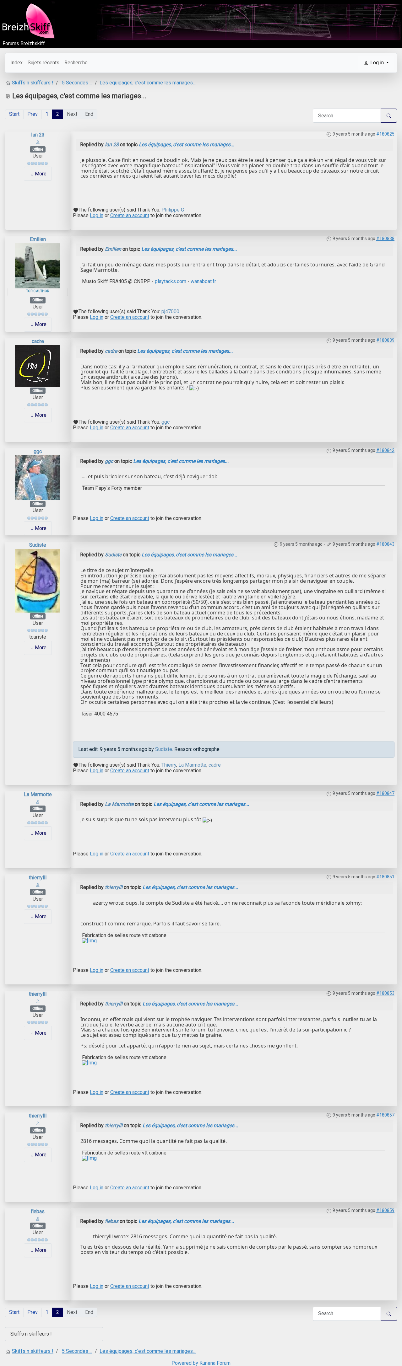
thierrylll (37, 878)
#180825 (385, 134)
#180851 (385, 876)
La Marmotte (192, 765)
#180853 (385, 993)
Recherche (76, 63)
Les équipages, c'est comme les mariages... (186, 144)
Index (16, 63)
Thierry (168, 765)
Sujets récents (43, 63)
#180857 (385, 1114)
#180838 (385, 238)
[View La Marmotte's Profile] (38, 801)
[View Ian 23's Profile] (38, 142)
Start (14, 114)
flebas (38, 1211)
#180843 (385, 544)
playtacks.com (170, 281)
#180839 (385, 340)
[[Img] (89, 941)
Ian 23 (38, 135)
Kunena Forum (215, 1363)
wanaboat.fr (202, 281)
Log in (96, 215)
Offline (37, 149)
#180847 (385, 793)
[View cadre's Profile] (37, 365)
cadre (38, 341)
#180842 (385, 450)
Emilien (38, 239)
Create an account (129, 215)
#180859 (385, 1210)
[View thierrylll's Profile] (38, 885)
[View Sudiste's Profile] (37, 580)
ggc (165, 422)
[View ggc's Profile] (37, 477)
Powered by (184, 1363)
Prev (32, 114)
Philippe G (172, 210)
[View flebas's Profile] (38, 1218)
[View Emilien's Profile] (37, 265)
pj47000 (170, 312)
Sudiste (37, 545)
